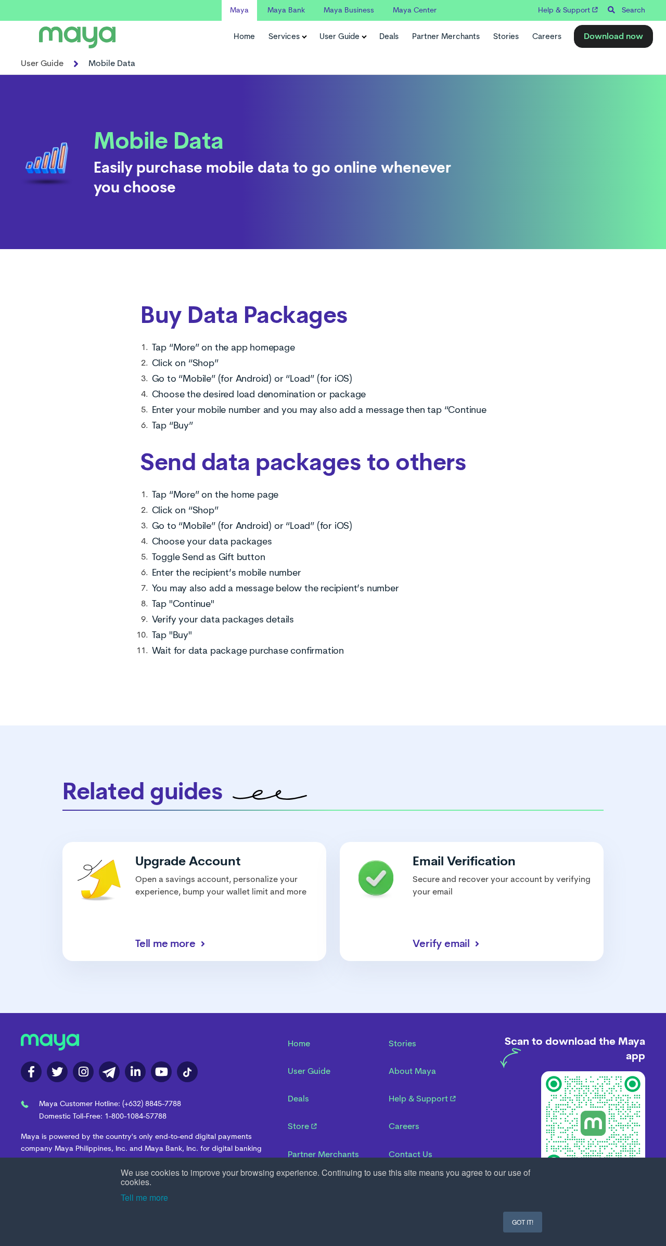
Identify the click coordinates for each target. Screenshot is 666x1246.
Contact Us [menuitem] (410, 1154)
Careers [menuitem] (404, 1126)
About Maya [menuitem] (412, 1071)
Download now (613, 36)
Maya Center (415, 10)
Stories (506, 36)
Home (244, 36)
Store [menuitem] (299, 1126)
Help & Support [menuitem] (419, 1098)
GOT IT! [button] (522, 1221)
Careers (546, 36)
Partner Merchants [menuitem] (323, 1154)
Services (284, 36)
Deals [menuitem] (298, 1098)
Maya (239, 10)
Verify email (441, 943)
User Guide (339, 36)
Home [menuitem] (299, 1043)
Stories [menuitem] (402, 1043)
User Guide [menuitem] (309, 1071)
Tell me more (144, 1197)
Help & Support (565, 10)
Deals (389, 36)
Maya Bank (286, 10)
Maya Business (349, 10)
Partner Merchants (446, 36)
